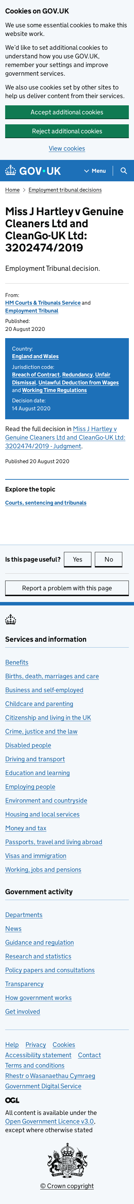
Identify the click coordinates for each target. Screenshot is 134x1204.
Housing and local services (42, 814)
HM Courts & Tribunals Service (43, 302)
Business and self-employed (44, 690)
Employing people (30, 787)
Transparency (24, 984)
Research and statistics (38, 956)
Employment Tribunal (31, 310)
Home (12, 190)
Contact (89, 1055)
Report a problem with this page (67, 588)
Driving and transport (35, 759)
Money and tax (25, 828)
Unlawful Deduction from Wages (78, 382)
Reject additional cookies (67, 131)
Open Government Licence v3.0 (49, 1121)
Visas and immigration (35, 856)
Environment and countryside (46, 800)
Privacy (35, 1045)
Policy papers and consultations (50, 970)
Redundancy (77, 374)
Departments (24, 915)
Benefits (17, 662)
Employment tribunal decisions (65, 190)
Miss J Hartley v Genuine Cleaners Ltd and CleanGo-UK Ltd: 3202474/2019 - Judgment (65, 437)
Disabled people (28, 745)
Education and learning (37, 773)
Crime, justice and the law (41, 731)
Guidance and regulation (39, 942)
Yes (82, 559)
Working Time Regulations (54, 390)
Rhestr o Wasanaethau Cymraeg (50, 1076)
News (13, 929)
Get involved (22, 1011)
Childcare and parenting (39, 704)
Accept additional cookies (67, 112)
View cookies (67, 148)
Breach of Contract (36, 374)
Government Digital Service (43, 1086)
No (113, 559)
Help (12, 1045)
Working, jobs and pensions (43, 869)
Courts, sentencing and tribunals (46, 502)
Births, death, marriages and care (52, 676)
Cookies (64, 1045)
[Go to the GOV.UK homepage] (33, 170)
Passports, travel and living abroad (53, 842)
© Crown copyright (67, 1186)
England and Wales (35, 356)
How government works (38, 998)
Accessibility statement (38, 1055)
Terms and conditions (35, 1065)
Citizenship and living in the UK (48, 718)
